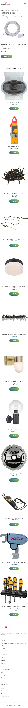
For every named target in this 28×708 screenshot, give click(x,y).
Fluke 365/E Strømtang (14, 146)
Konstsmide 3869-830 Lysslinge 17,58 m (14, 239)
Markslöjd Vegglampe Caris (14, 430)
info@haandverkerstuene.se (8, 648)
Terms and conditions (7, 694)
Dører (2, 666)
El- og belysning (17, 44)
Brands (10, 44)
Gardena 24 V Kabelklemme (14, 102)
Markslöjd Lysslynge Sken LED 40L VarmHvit (14, 194)
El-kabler (24, 44)
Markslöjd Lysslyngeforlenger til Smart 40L (14, 334)
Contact (3, 691)
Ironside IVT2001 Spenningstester (14, 518)
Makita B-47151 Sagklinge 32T (14, 474)
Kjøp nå (6, 56)
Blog (2, 688)
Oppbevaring (4, 678)
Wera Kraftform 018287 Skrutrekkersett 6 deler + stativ (14, 607)
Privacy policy (5, 696)
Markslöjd (4, 46)
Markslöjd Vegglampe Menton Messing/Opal (14, 382)
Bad (2, 657)
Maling (3, 675)
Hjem (2, 15)
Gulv (2, 672)
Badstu (3, 660)
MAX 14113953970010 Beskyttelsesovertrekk (14, 562)
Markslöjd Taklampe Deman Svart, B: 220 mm (14, 286)
